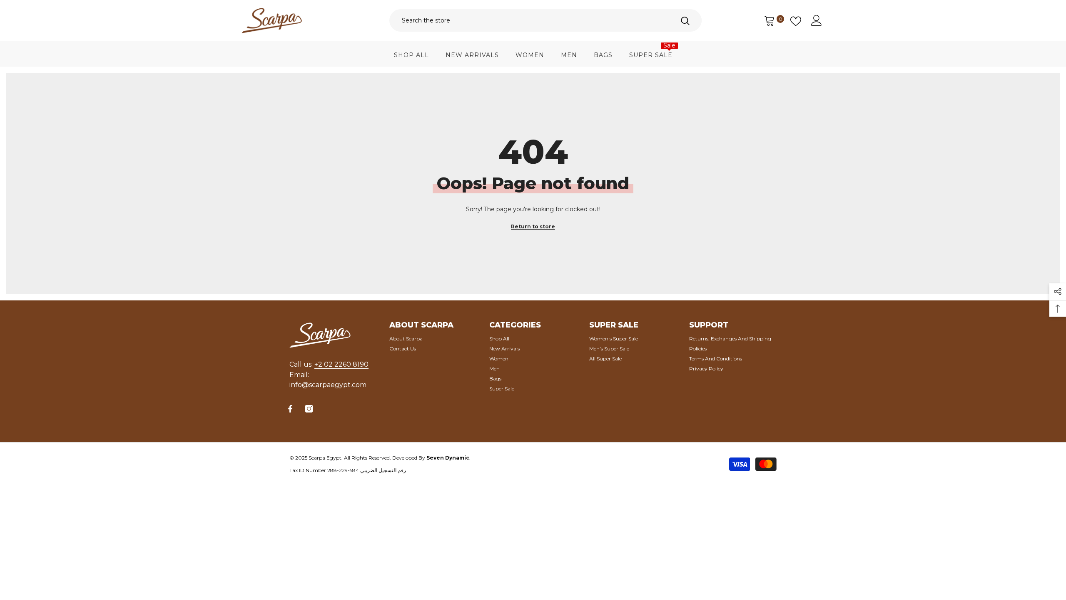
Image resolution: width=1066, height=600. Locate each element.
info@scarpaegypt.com (327, 385)
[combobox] (528, 20)
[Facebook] (290, 408)
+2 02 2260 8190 (341, 364)
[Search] (545, 20)
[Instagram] (309, 408)
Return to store (533, 226)
